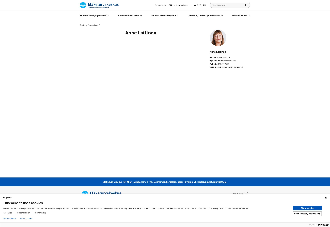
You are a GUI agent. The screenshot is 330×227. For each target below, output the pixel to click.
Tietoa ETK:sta (240, 15)
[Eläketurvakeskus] (99, 5)
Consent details (9, 218)
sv (200, 5)
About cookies (26, 218)
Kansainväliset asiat (128, 15)
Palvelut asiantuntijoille (163, 15)
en (204, 5)
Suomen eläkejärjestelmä (93, 15)
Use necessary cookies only (307, 213)
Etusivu (82, 25)
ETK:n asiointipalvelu (178, 5)
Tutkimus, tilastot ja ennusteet (203, 15)
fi (195, 5)
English (6, 198)
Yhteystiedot (160, 5)
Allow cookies (307, 208)
